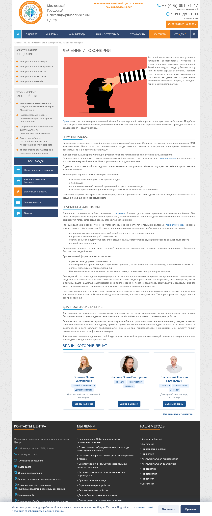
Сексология (147, 483)
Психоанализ (148, 468)
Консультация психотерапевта (36, 66)
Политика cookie (26, 495)
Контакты (160, 34)
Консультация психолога (33, 71)
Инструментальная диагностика (158, 463)
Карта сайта (24, 466)
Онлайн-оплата (32, 202)
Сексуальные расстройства (93, 490)
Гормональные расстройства (94, 485)
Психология (147, 478)
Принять (190, 509)
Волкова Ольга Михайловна (84, 379)
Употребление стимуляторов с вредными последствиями (36, 151)
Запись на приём (84, 404)
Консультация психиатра (33, 61)
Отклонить (168, 509)
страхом (120, 213)
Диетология (147, 444)
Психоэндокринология (153, 449)
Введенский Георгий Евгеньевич (174, 379)
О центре (31, 34)
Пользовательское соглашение (34, 485)
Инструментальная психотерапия (159, 458)
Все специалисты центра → (179, 414)
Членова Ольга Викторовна (129, 377)
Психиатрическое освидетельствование (100, 500)
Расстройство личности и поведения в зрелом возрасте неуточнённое (36, 118)
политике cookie (145, 507)
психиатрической (175, 224)
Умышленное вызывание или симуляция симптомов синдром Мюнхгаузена (37, 106)
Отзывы (28, 213)
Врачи (66, 121)
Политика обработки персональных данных (41, 488)
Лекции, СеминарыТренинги (34, 180)
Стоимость (137, 34)
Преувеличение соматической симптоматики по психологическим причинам (36, 129)
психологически (167, 158)
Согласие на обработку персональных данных (42, 501)
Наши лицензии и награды (38, 170)
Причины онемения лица (92, 480)
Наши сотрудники (107, 34)
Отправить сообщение (30, 460)
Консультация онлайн (31, 81)
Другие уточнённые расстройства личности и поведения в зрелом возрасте (36, 141)
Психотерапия (149, 473)
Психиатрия (147, 454)
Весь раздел (36, 161)
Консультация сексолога (33, 76)
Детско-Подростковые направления (97, 495)
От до (180, 34)
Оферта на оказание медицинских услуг (39, 479)
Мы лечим (52, 34)
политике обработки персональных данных (38, 511)
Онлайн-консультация (29, 473)
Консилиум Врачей (151, 439)
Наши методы (76, 34)
